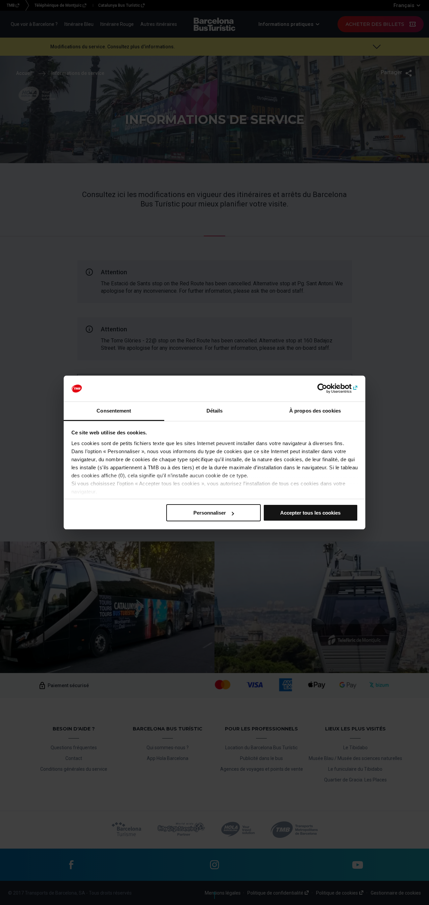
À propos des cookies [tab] (315, 411)
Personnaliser (209, 513)
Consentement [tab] (114, 411)
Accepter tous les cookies (310, 513)
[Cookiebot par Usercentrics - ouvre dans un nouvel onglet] (328, 389)
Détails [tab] (214, 411)
